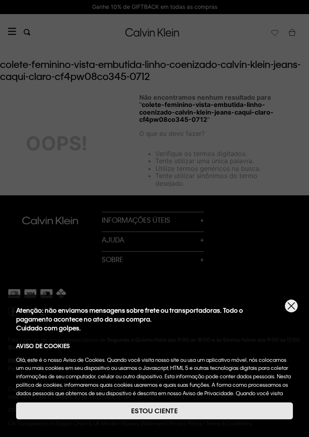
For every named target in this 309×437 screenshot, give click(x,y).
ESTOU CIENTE (154, 410)
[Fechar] (291, 306)
